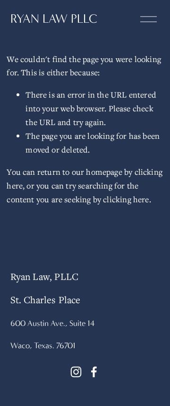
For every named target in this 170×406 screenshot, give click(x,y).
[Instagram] (76, 372)
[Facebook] (94, 372)
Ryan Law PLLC (53, 18)
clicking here (126, 199)
